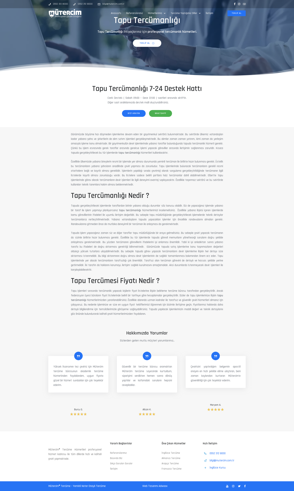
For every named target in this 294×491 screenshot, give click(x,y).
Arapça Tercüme (170, 463)
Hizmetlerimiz (155, 13)
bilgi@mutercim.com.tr (113, 3)
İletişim (209, 13)
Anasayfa (116, 13)
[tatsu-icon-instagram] (239, 4)
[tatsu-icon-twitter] (240, 486)
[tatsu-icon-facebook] (234, 4)
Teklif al (236, 13)
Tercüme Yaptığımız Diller (184, 13)
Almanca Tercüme (171, 458)
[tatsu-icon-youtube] (228, 486)
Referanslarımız (134, 13)
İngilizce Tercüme (171, 453)
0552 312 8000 (60, 3)
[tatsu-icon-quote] (78, 356)
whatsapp (160, 113)
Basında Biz (116, 458)
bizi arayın (134, 113)
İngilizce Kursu (218, 468)
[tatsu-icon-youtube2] (244, 4)
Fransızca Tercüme (172, 468)
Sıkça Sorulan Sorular (121, 463)
